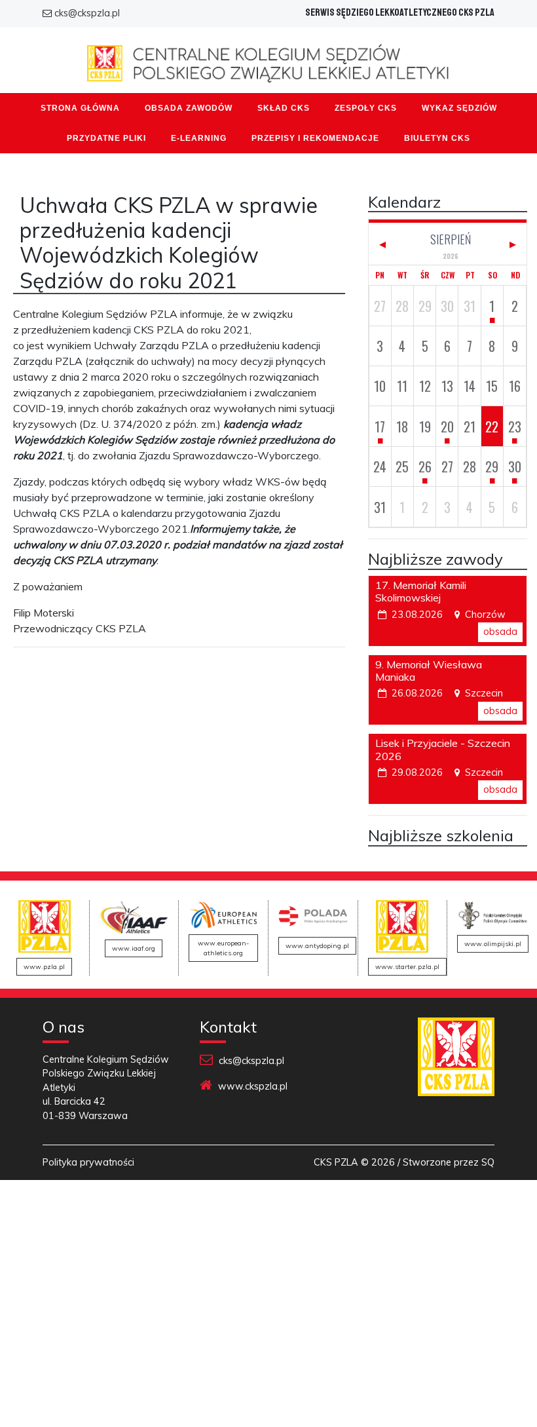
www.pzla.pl (44, 966)
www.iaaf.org (133, 948)
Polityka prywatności (88, 1162)
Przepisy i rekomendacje (315, 138)
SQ (487, 1162)
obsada (500, 631)
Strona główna (80, 108)
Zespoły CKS (366, 108)
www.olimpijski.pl (492, 944)
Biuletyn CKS (437, 138)
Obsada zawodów (188, 108)
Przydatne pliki (106, 138)
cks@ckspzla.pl (87, 13)
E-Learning (199, 138)
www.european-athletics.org (223, 948)
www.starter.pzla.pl (407, 966)
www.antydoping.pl (317, 946)
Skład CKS (283, 108)
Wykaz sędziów (459, 108)
